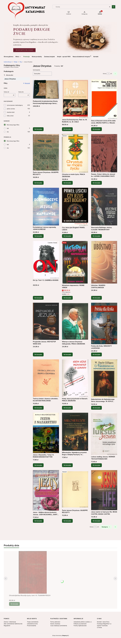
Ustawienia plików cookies (82, 622)
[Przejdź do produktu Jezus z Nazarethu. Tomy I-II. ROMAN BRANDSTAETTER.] (46, 433)
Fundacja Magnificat (103, 623)
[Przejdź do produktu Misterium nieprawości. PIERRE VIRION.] (75, 262)
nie (8, 132)
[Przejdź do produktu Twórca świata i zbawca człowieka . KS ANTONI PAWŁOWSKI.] (46, 378)
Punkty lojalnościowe (80, 625)
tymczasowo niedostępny (15, 105)
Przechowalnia (31, 625)
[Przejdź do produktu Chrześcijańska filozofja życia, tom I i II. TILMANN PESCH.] (32, 572)
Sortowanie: (36, 70)
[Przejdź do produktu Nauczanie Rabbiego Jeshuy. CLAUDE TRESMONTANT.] (104, 207)
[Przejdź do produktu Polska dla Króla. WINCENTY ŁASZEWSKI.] (104, 323)
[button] (113, 6)
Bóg (21, 62)
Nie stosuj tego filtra (13, 125)
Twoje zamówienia (32, 622)
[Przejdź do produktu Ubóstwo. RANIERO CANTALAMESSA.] (104, 262)
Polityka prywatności (80, 623)
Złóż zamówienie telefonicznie (13, 623)
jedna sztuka (11, 108)
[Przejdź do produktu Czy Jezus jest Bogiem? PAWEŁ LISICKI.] (75, 207)
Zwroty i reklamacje (10, 622)
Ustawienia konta (32, 623)
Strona (104, 73)
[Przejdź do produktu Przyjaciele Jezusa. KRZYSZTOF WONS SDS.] (46, 321)
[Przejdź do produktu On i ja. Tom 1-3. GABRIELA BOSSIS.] (46, 259)
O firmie (99, 627)
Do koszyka (38, 129)
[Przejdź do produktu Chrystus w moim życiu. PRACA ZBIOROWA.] (75, 153)
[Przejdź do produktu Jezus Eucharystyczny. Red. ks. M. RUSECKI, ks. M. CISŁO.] (75, 98)
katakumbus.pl (8, 62)
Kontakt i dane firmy (103, 622)
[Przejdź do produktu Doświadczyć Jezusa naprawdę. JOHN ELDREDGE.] (46, 206)
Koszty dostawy (55, 623)
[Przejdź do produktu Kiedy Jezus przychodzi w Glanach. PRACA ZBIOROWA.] (75, 378)
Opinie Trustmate (102, 625)
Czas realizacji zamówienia (58, 625)
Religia (15, 62)
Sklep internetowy (59, 635)
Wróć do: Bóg (9, 75)
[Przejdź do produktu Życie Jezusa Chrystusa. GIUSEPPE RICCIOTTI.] (46, 152)
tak (8, 128)
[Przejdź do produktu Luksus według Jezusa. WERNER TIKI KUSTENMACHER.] (104, 434)
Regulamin (7, 625)
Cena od (6, 92)
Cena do (21, 92)
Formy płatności (55, 622)
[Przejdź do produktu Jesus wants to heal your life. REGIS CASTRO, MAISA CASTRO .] (104, 490)
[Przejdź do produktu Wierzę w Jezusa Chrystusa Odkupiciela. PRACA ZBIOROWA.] (75, 321)
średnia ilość (11, 112)
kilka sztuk (10, 115)
